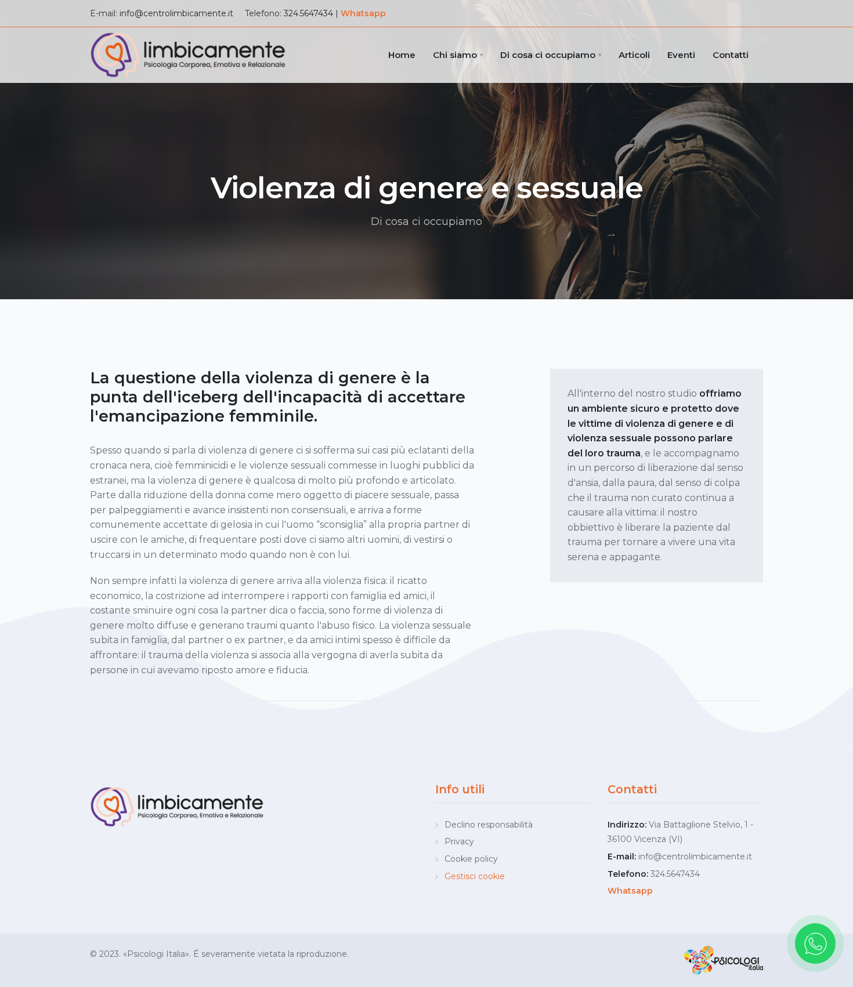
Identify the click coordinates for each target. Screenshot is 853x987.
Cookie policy (471, 859)
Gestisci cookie (474, 876)
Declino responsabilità (488, 824)
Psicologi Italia (156, 954)
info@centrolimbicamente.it (176, 13)
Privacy (459, 841)
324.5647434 (308, 13)
